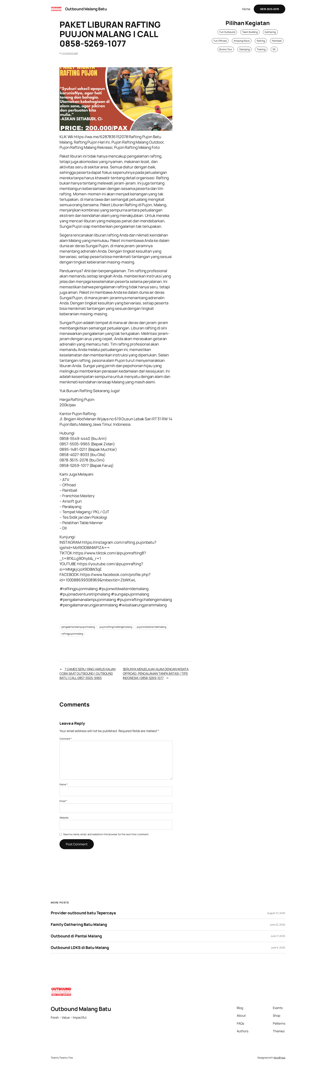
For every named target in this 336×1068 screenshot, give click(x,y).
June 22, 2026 (277, 924)
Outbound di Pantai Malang (76, 936)
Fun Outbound (227, 32)
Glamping (244, 49)
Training (261, 49)
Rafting (261, 40)
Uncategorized (70, 53)
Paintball (277, 40)
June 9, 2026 (278, 947)
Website (63, 817)
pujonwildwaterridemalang (151, 626)
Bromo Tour (225, 49)
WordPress (279, 1057)
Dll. (274, 49)
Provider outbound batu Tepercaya (83, 913)
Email (63, 801)
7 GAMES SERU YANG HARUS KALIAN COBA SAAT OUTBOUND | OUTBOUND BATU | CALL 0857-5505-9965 (87, 673)
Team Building (250, 32)
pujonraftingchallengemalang (116, 626)
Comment (65, 738)
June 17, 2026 (278, 936)
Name (63, 784)
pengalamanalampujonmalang (78, 626)
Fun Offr (218, 40)
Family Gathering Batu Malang (79, 924)
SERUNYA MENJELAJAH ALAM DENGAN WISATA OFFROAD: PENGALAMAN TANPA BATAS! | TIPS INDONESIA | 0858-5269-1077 (155, 673)
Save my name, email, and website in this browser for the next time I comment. (106, 834)
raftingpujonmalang (72, 633)
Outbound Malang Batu (86, 9)
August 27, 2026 (276, 913)
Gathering (270, 32)
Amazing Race (242, 40)
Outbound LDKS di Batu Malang (80, 947)
